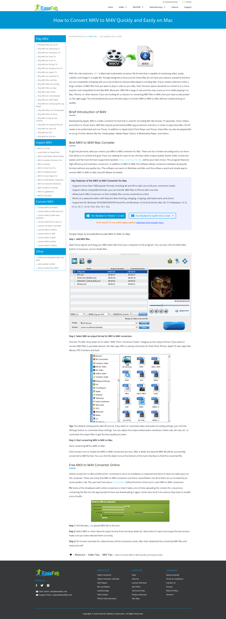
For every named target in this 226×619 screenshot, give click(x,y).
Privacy (169, 586)
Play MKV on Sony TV (47, 56)
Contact (188, 2)
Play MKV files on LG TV (48, 44)
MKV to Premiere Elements (49, 183)
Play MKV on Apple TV (47, 72)
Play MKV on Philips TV (47, 64)
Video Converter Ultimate (108, 579)
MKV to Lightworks (46, 191)
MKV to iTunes (44, 148)
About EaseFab (172, 575)
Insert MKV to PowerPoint (49, 152)
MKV (96, 73)
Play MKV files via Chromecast (51, 110)
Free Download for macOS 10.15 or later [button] (153, 216)
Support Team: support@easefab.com (55, 595)
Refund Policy (172, 590)
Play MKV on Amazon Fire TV (50, 68)
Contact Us (171, 583)
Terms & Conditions (174, 579)
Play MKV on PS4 (45, 132)
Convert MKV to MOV (47, 241)
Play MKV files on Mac (47, 88)
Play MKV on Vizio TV (47, 60)
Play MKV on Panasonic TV (49, 52)
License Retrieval (139, 583)
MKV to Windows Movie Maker (51, 156)
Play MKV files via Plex (47, 80)
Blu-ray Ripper (103, 586)
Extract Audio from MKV (48, 268)
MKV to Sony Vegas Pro (48, 176)
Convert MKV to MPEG (47, 229)
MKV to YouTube (45, 195)
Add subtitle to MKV (46, 264)
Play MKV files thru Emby (48, 84)
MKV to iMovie (44, 164)
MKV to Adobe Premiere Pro (50, 160)
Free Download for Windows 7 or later (107, 216)
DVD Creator (102, 594)
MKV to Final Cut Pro (46, 168)
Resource (80, 554)
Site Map (136, 598)
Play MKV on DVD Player (48, 100)
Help (134, 575)
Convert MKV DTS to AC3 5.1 (50, 222)
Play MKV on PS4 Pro (46, 136)
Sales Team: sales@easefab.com (52, 591)
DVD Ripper (102, 583)
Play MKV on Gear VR (47, 128)
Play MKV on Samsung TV (49, 48)
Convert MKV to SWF (46, 233)
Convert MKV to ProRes (48, 207)
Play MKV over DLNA (46, 92)
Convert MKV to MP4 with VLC (50, 211)
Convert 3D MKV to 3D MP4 (49, 226)
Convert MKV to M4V (46, 237)
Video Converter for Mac (130, 159)
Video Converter (104, 575)
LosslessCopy (103, 590)
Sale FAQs (136, 586)
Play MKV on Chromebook (49, 96)
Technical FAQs (138, 590)
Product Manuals (139, 594)
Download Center (171, 2)
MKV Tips (107, 554)
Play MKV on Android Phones (50, 124)
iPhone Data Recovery (106, 598)
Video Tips (94, 554)
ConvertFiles (118, 482)
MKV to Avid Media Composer (51, 180)
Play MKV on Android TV (48, 76)
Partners (170, 594)
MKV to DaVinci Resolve (48, 187)
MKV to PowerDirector (47, 172)
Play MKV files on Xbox (47, 114)
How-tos (135, 579)
